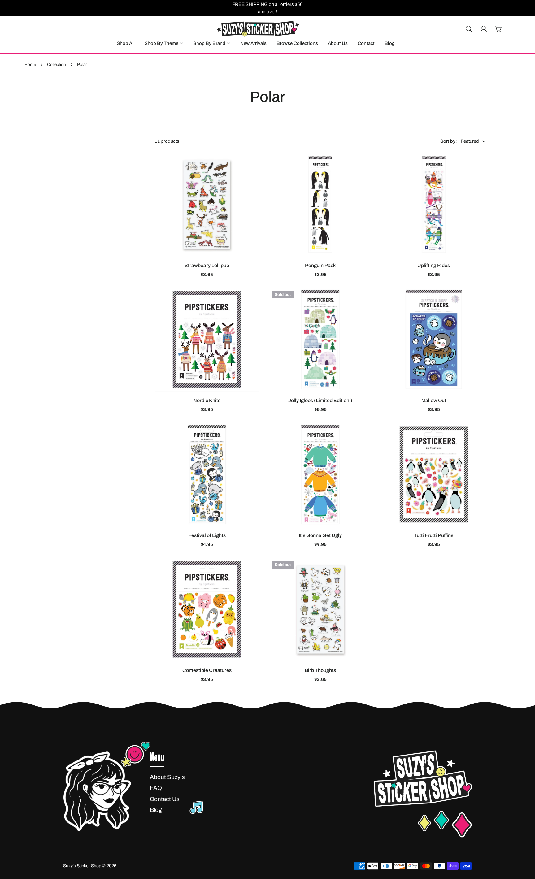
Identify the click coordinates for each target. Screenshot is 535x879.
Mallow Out (433, 400)
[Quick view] (249, 165)
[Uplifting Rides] (434, 204)
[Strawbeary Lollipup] (207, 204)
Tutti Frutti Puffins (433, 535)
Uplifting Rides (433, 265)
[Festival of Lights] (207, 474)
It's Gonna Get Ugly (320, 535)
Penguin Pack (320, 265)
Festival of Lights (207, 535)
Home (30, 64)
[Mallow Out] (434, 339)
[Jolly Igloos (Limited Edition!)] (320, 339)
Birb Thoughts (320, 670)
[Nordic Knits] (207, 339)
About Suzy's (167, 777)
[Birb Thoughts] (320, 609)
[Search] (469, 29)
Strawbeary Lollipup (207, 265)
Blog (156, 810)
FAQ (156, 788)
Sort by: (448, 141)
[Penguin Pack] (320, 204)
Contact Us (165, 799)
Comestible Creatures (207, 670)
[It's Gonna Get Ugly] (320, 474)
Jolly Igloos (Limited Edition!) (320, 400)
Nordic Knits (206, 400)
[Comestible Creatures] (207, 609)
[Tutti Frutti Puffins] (434, 474)
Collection (56, 64)
